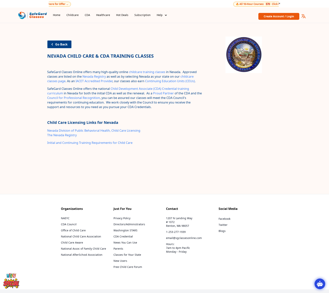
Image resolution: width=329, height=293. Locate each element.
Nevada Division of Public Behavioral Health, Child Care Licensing (93, 130)
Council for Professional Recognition (73, 98)
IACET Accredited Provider (94, 81)
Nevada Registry (94, 76)
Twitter (223, 225)
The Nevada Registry (62, 135)
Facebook (224, 219)
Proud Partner (163, 93)
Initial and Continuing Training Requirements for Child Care (90, 143)
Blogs (222, 231)
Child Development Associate (132, 89)
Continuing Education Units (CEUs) (170, 81)
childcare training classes (147, 72)
